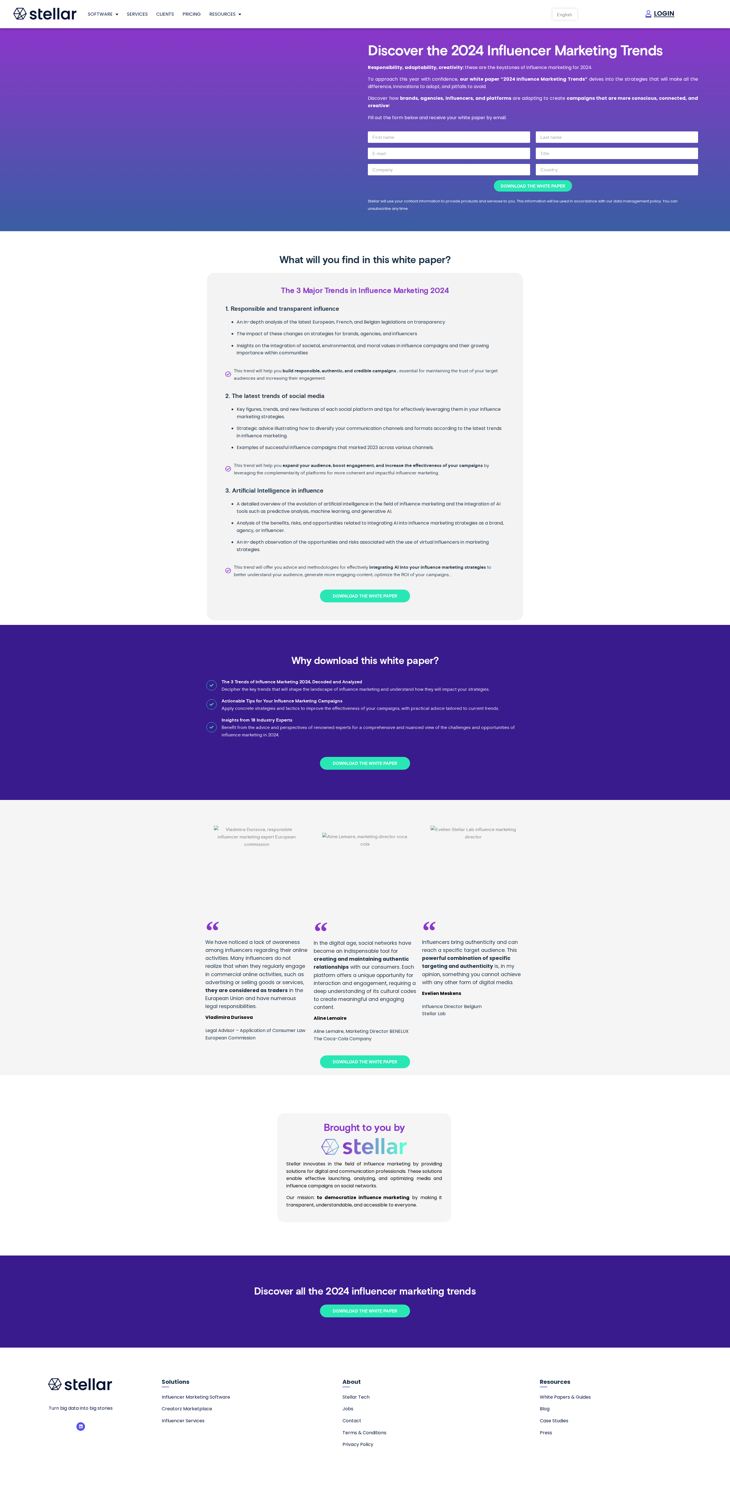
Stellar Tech (356, 1397)
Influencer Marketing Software (196, 1397)
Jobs (347, 1408)
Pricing (191, 14)
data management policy (637, 201)
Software (100, 14)
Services (137, 14)
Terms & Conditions (364, 1432)
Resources (222, 14)
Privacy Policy (357, 1444)
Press (546, 1432)
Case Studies (554, 1420)
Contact (351, 1420)
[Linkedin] (80, 1426)
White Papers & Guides (565, 1397)
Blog (544, 1408)
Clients (165, 14)
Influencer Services (183, 1420)
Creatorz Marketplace (187, 1408)
